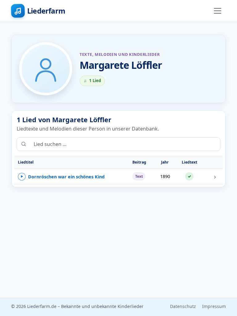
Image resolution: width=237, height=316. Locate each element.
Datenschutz (183, 306)
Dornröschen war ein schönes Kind (63, 177)
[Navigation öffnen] (217, 11)
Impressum (214, 306)
